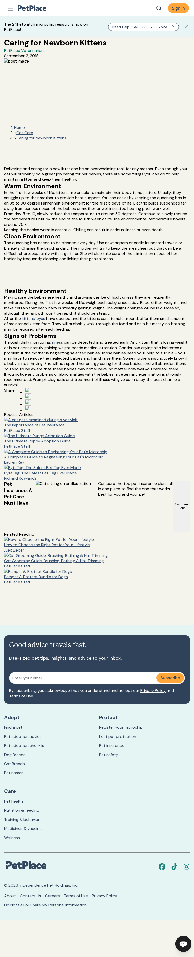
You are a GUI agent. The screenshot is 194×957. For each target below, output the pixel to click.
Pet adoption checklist (25, 745)
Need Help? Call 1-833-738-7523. (140, 27)
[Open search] (159, 8)
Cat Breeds (14, 763)
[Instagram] (186, 866)
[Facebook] (162, 866)
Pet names (13, 773)
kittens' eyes (33, 318)
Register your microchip (121, 727)
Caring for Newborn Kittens (41, 138)
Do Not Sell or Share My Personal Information (45, 905)
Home (19, 127)
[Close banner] (186, 26)
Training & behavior (22, 819)
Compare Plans (181, 506)
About (10, 896)
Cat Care (24, 132)
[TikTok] (174, 866)
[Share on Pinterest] (28, 397)
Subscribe (170, 677)
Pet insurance (111, 745)
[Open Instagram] (28, 403)
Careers (52, 896)
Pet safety (108, 754)
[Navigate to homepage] (37, 8)
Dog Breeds (15, 754)
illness (57, 342)
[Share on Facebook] (28, 391)
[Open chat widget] (183, 944)
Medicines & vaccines (24, 828)
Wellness (12, 837)
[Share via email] (28, 409)
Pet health (13, 801)
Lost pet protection (117, 736)
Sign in (178, 8)
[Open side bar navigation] (10, 8)
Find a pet (13, 727)
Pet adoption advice (23, 736)
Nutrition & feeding (21, 810)
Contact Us (30, 896)
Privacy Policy (153, 690)
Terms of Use (21, 696)
